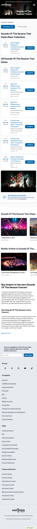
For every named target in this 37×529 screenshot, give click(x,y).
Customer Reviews (7, 387)
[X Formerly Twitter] (12, 368)
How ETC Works (7, 455)
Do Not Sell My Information (10, 448)
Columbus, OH (8, 27)
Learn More (23, 199)
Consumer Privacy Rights (9, 445)
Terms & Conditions (8, 438)
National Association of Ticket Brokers (13, 412)
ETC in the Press (7, 416)
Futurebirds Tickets (8, 495)
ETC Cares (5, 391)
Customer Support (7, 430)
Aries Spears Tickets (8, 499)
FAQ (3, 434)
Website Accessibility (8, 452)
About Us (5, 380)
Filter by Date (22, 27)
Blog (3, 394)
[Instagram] (18, 368)
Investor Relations (7, 419)
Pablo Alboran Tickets (8, 481)
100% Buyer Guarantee (9, 383)
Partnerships (6, 405)
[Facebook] (5, 368)
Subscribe (28, 355)
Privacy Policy (6, 441)
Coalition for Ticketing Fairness (11, 408)
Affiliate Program (7, 401)
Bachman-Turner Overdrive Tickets (12, 492)
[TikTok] (31, 368)
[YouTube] (25, 368)
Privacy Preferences (8, 463)
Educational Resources (9, 459)
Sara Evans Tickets (7, 488)
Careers (4, 398)
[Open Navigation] (34, 4)
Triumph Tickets (7, 474)
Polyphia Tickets (7, 477)
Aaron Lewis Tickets (8, 485)
